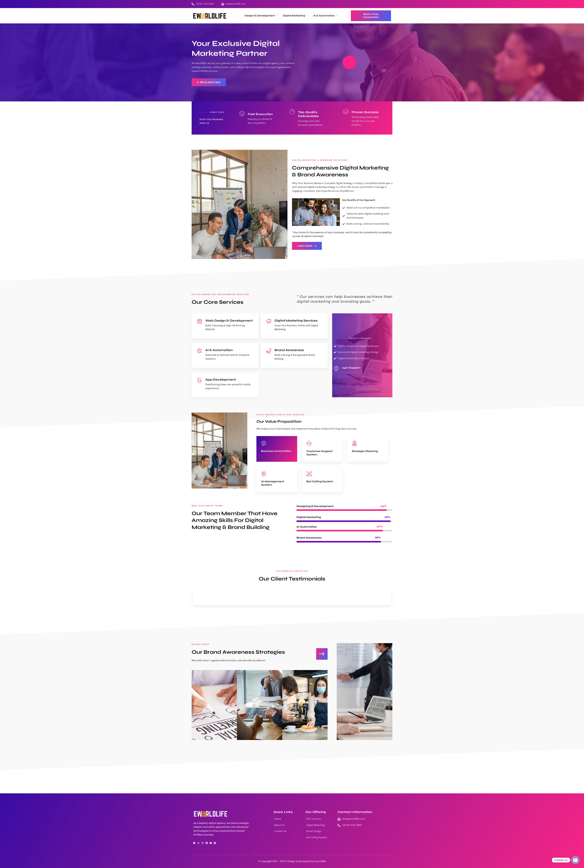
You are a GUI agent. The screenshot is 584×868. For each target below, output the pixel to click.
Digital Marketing (294, 15)
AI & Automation (324, 15)
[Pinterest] (215, 843)
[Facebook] (194, 843)
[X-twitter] (198, 843)
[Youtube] (211, 843)
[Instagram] (202, 843)
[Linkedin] (206, 843)
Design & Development (260, 15)
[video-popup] (349, 62)
